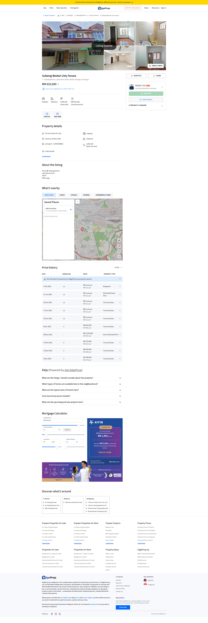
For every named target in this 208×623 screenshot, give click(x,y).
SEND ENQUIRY (147, 100)
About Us (119, 583)
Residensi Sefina (111, 537)
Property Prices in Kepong (146, 537)
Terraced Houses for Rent (82, 563)
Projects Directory (143, 567)
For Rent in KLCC (79, 540)
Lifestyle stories (111, 567)
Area (77, 598)
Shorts (108, 570)
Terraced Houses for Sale (50, 563)
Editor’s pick (110, 554)
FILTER (117, 267)
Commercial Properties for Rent (84, 567)
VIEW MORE (46, 544)
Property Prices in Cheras (145, 527)
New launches (62, 8)
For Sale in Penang (48, 530)
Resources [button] (155, 8)
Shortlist (138, 76)
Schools (74, 195)
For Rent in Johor (79, 534)
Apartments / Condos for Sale (51, 554)
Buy (63, 15)
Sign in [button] (163, 8)
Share (158, 76)
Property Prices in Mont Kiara (146, 534)
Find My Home (141, 563)
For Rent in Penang (80, 530)
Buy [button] (45, 8)
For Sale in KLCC (47, 540)
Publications (110, 557)
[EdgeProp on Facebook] (52, 614)
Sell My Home (141, 560)
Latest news (110, 560)
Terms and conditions (123, 586)
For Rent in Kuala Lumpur (82, 527)
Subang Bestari (81, 15)
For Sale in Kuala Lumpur (50, 527)
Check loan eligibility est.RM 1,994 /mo (59, 89)
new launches (93, 604)
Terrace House (94, 15)
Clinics (62, 195)
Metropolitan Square (112, 534)
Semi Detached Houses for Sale (52, 560)
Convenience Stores (103, 195)
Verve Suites (110, 540)
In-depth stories (111, 563)
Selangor (70, 15)
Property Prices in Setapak (146, 530)
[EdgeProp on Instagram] (56, 614)
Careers (118, 580)
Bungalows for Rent (80, 557)
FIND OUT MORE (104, 452)
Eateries (86, 195)
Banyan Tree (110, 527)
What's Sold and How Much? (146, 554)
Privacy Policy (120, 589)
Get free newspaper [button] (132, 8)
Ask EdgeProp (73, 370)
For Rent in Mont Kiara (81, 537)
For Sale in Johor (47, 534)
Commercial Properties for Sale (52, 567)
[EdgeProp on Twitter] (60, 614)
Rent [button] (51, 8)
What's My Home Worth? (145, 557)
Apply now (58, 480)
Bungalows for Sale (48, 557)
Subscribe (123, 607)
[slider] (78, 425)
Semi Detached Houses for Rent (84, 560)
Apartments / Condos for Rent (83, 554)
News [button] (146, 8)
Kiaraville (108, 530)
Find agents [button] (74, 8)
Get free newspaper (124, 2)
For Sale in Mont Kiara (49, 537)
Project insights (87, 598)
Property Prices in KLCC (145, 540)
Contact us (119, 591)
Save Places (49, 195)
